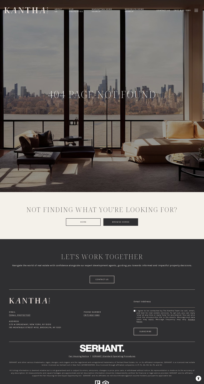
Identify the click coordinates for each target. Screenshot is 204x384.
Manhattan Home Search (102, 10)
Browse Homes (120, 222)
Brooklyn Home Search (134, 10)
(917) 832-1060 (92, 315)
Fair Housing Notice (79, 356)
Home (83, 222)
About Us (58, 10)
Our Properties (76, 10)
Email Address (142, 301)
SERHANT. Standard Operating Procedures (113, 356)
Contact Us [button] (102, 279)
